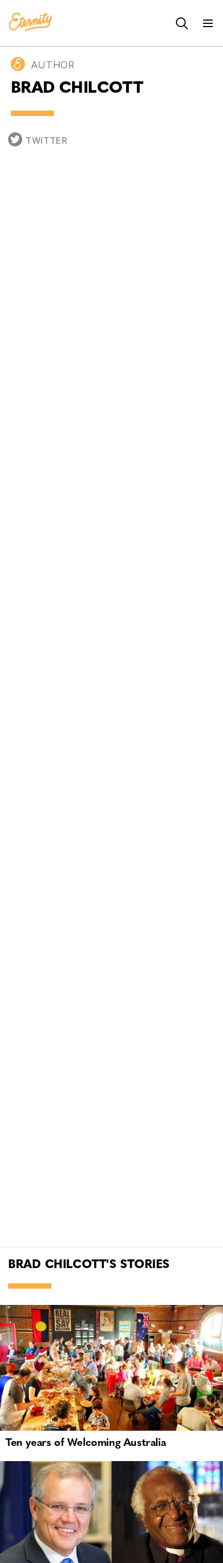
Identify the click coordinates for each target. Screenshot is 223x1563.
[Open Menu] (207, 23)
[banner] (30, 23)
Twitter (46, 140)
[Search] (181, 23)
